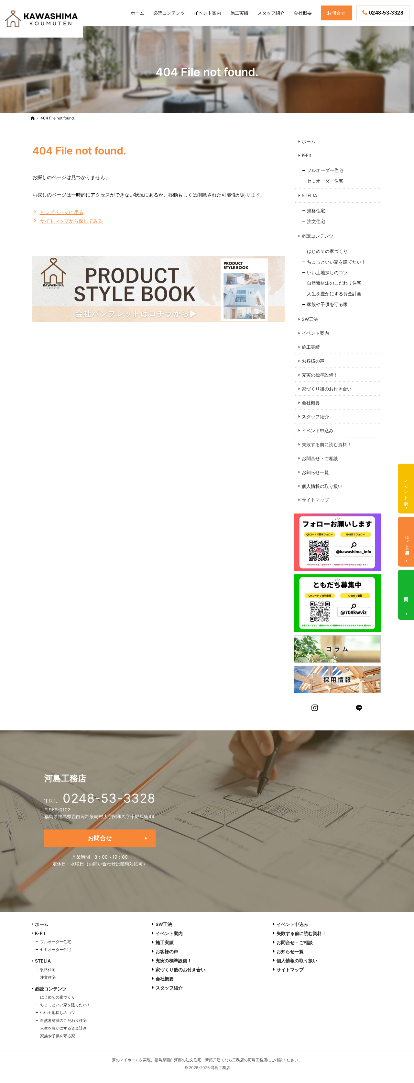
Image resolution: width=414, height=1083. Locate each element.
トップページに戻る (61, 212)
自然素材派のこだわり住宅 (334, 283)
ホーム (308, 141)
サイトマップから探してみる (71, 221)
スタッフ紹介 (315, 416)
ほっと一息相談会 (407, 540)
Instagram (315, 707)
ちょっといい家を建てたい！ (336, 262)
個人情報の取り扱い (322, 486)
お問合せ (100, 838)
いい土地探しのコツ (327, 272)
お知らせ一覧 (315, 472)
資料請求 (406, 593)
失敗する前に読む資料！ (327, 444)
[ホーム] (33, 118)
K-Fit (306, 155)
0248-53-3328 (109, 798)
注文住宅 (316, 221)
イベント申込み (317, 430)
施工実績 (311, 347)
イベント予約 (406, 487)
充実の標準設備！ (320, 375)
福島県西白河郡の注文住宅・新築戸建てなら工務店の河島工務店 (211, 1059)
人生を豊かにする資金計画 (334, 293)
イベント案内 (315, 333)
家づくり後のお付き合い (327, 388)
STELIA (309, 195)
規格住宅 (316, 210)
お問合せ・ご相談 (320, 458)
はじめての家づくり (327, 251)
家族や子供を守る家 (327, 304)
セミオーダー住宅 (325, 181)
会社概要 (311, 402)
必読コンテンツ (317, 236)
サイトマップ (315, 499)
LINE (359, 707)
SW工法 (310, 319)
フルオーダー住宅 (325, 170)
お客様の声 (313, 361)
